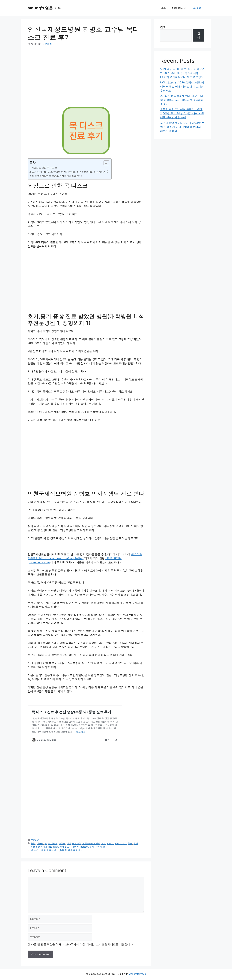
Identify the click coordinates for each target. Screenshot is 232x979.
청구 (130, 843)
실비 (69, 843)
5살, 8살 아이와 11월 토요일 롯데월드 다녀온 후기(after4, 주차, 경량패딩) (68, 846)
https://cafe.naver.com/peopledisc (61, 558)
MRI (33, 843)
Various (197, 7)
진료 (103, 843)
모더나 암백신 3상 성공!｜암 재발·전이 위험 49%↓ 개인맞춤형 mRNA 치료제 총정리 (182, 126)
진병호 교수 (121, 843)
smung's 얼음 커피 (45, 8)
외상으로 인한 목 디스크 (44, 167)
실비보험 (76, 843)
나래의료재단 (113, 558)
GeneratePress (137, 973)
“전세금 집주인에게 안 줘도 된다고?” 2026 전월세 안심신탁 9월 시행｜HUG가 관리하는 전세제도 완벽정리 (182, 73)
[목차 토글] (104, 163)
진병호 (110, 843)
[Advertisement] (57, 73)
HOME (162, 7)
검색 (163, 27)
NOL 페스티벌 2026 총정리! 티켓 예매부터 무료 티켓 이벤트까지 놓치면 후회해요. (182, 86)
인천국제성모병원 (91, 843)
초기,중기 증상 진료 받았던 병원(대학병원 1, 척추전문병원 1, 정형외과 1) (70, 171)
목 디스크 (52, 843)
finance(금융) (179, 7)
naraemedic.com (39, 562)
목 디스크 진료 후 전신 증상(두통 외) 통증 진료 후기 (57, 850)
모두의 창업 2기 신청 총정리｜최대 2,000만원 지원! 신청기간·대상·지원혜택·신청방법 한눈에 (182, 113)
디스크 (40, 843)
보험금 (62, 843)
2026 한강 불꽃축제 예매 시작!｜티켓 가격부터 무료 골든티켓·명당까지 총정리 (182, 100)
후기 (136, 843)
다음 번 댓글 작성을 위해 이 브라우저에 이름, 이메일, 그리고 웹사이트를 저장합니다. (82, 944)
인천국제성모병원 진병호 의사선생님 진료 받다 (57, 175)
